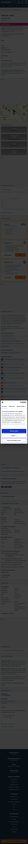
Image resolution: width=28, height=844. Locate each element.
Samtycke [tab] (4, 406)
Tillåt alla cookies (14, 431)
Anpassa (13, 435)
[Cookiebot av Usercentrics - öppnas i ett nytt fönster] (20, 402)
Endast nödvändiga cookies (14, 440)
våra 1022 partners (10, 413)
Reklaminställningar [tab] (22, 406)
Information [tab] (12, 406)
